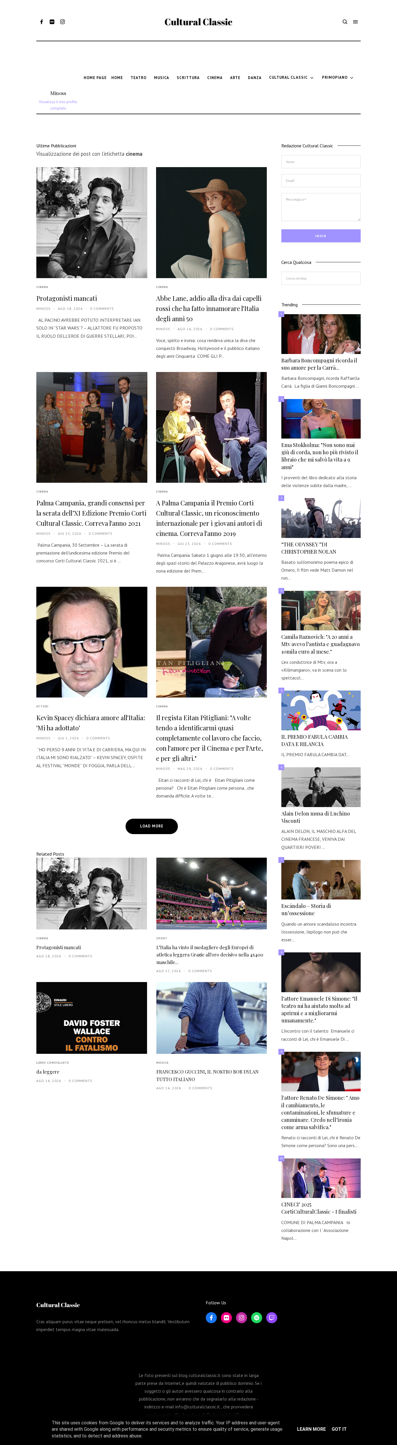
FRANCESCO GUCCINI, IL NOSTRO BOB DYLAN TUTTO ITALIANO (207, 1075)
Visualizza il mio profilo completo (58, 105)
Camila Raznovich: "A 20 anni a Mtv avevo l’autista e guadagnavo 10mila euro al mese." (320, 644)
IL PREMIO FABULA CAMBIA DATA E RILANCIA (314, 740)
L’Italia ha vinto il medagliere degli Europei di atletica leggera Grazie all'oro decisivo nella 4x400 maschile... (209, 954)
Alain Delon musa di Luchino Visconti (315, 817)
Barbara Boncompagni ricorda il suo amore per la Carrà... (319, 364)
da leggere (47, 1072)
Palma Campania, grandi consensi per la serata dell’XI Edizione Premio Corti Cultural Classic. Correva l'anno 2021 (91, 512)
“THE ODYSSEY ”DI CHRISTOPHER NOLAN (308, 548)
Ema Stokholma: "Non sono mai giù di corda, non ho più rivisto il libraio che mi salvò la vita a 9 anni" (319, 456)
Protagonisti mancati (66, 298)
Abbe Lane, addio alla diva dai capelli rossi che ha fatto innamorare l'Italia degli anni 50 (209, 308)
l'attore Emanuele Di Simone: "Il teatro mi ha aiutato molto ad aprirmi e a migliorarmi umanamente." (319, 1009)
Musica (162, 1063)
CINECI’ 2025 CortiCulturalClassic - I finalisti (319, 1208)
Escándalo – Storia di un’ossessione (306, 909)
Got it (339, 1429)
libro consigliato (52, 1063)
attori (42, 706)
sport (161, 938)
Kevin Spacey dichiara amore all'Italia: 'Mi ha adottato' (90, 722)
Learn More (311, 1429)
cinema (42, 287)
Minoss (58, 93)
